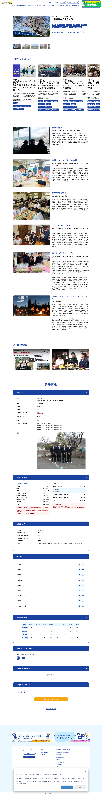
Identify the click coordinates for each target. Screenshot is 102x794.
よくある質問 (59, 764)
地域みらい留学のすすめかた (62, 752)
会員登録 (62, 2)
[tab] (59, 467)
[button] (17, 46)
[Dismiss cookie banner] (85, 771)
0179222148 (40, 403)
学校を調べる (44, 754)
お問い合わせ (29, 757)
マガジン (68, 5)
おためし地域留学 (60, 757)
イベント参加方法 (60, 762)
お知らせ (58, 766)
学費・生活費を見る (74, 32)
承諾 (67, 787)
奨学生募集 (58, 754)
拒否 (80, 787)
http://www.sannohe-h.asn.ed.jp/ (25, 654)
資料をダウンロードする (51, 699)
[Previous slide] (39, 450)
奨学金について (75, 5)
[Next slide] (82, 450)
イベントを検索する (46, 752)
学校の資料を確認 (58, 32)
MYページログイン (73, 2)
